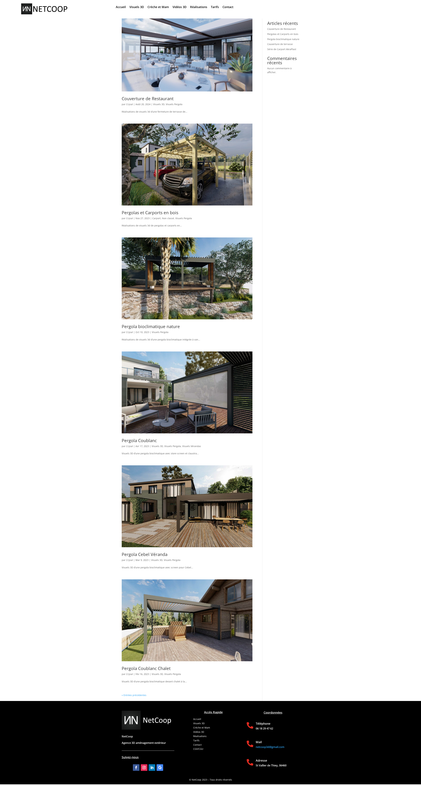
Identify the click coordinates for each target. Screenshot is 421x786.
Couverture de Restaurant (147, 99)
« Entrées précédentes (134, 695)
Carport (156, 218)
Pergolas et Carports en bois (150, 213)
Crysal (129, 104)
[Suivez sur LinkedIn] (152, 767)
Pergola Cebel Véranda (144, 554)
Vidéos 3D (179, 7)
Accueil (121, 7)
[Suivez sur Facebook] (136, 767)
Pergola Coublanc (139, 440)
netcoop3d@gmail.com (270, 747)
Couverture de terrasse (280, 44)
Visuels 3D (136, 7)
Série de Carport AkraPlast (281, 49)
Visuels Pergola (174, 104)
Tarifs (215, 7)
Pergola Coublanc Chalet (146, 668)
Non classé (168, 218)
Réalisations (198, 7)
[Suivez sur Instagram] (144, 767)
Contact (228, 7)
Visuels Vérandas (191, 446)
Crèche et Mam (158, 7)
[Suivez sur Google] (160, 767)
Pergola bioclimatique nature (151, 326)
